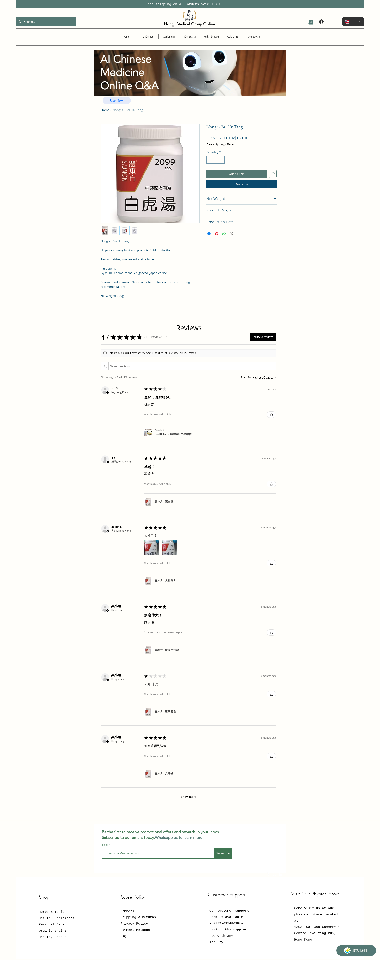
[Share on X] (231, 233)
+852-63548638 (226, 923)
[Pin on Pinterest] (216, 233)
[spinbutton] (215, 159)
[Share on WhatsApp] (224, 233)
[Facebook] (269, 874)
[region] (190, 80)
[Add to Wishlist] (273, 174)
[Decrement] (209, 159)
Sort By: (246, 377)
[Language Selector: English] (353, 21)
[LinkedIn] (280, 874)
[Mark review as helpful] (271, 414)
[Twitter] (274, 874)
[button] (311, 21)
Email (105, 844)
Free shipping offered (220, 144)
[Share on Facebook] (209, 233)
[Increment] (221, 159)
